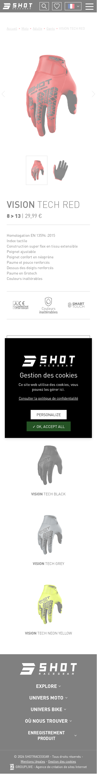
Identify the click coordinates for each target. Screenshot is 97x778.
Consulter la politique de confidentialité (48, 398)
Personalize (49, 414)
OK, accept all (50, 426)
